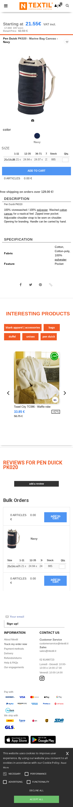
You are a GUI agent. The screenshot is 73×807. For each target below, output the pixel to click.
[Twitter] (31, 285)
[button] (56, 5)
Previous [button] (8, 87)
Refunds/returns (13, 658)
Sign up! (12, 623)
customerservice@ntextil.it (54, 643)
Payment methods (14, 648)
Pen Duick (10, 38)
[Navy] (37, 136)
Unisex (30, 336)
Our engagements (14, 667)
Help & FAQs (11, 662)
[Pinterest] (41, 285)
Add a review (36, 483)
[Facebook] (21, 285)
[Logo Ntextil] (36, 5)
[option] (36, 85)
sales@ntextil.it (48, 651)
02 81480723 (47, 659)
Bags (52, 327)
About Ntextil (11, 639)
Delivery (8, 653)
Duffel (12, 336)
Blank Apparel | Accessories (23, 327)
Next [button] (67, 87)
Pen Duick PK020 (13, 204)
